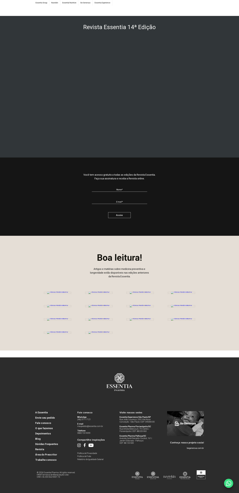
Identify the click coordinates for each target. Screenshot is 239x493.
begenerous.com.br (195, 448)
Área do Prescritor (46, 454)
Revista (39, 449)
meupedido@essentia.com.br (90, 426)
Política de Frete (84, 456)
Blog (38, 438)
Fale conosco (43, 423)
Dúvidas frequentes (46, 444)
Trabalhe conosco (46, 459)
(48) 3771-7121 (84, 419)
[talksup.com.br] (228, 483)
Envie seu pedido (45, 417)
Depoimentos (43, 433)
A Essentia (41, 412)
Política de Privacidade (87, 453)
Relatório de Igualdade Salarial (90, 459)
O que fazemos (44, 428)
